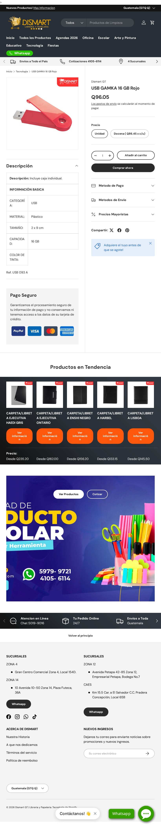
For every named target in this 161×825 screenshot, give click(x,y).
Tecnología (34, 45)
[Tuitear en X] (111, 230)
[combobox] (97, 22)
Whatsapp (19, 704)
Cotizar (97, 494)
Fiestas (53, 45)
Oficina (87, 38)
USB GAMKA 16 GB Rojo (44, 71)
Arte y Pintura (125, 38)
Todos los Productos (35, 38)
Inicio (10, 38)
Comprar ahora (123, 168)
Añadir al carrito (136, 155)
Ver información (19, 436)
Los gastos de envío (104, 104)
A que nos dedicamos (22, 745)
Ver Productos (68, 494)
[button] (152, 22)
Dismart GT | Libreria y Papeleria (33, 807)
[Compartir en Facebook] (119, 230)
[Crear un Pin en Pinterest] (127, 230)
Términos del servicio (21, 753)
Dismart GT (98, 81)
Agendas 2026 (67, 38)
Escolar (104, 38)
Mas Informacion (44, 8)
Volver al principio (80, 635)
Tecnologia (22, 71)
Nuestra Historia (18, 737)
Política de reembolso (22, 760)
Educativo (14, 45)
